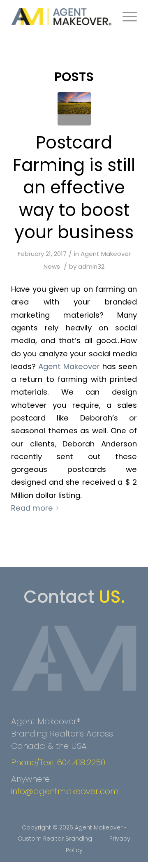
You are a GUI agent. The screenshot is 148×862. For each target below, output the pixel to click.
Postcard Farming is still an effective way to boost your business (74, 187)
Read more (32, 508)
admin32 (91, 266)
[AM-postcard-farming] (74, 108)
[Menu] (125, 16)
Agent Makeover (69, 366)
